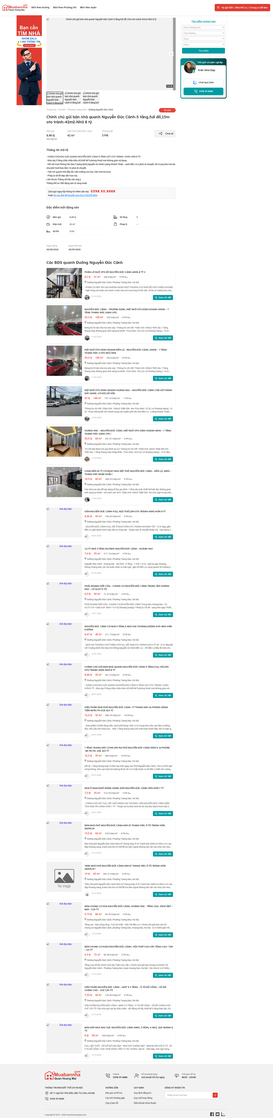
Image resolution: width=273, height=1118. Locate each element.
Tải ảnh (167, 110)
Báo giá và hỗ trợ (113, 1092)
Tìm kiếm (204, 50)
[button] (171, 54)
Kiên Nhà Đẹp (206, 70)
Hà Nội (62, 109)
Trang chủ (51, 109)
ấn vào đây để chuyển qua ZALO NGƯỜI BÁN (75, 195)
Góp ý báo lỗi (111, 1102)
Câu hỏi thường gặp (115, 1097)
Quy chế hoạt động (143, 1097)
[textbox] (203, 27)
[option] (54, 98)
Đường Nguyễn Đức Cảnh (101, 109)
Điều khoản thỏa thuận (145, 1102)
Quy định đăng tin (142, 1092)
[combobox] (203, 27)
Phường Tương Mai (77, 109)
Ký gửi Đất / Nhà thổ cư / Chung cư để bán (244, 7)
